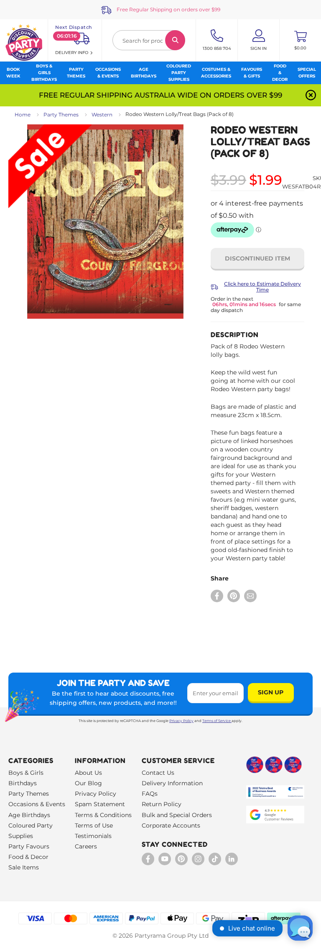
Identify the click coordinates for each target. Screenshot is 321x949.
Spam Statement (100, 804)
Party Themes (61, 114)
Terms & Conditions (103, 815)
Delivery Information (172, 783)
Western (102, 114)
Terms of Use (94, 825)
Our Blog (88, 783)
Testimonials (93, 836)
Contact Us (158, 772)
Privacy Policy (181, 721)
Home (23, 114)
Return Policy (161, 804)
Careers (86, 846)
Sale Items (23, 867)
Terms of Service (216, 721)
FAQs (150, 793)
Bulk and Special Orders (177, 815)
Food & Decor (28, 857)
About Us (88, 772)
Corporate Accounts (171, 825)
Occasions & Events (36, 804)
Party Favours (28, 846)
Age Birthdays (29, 815)
